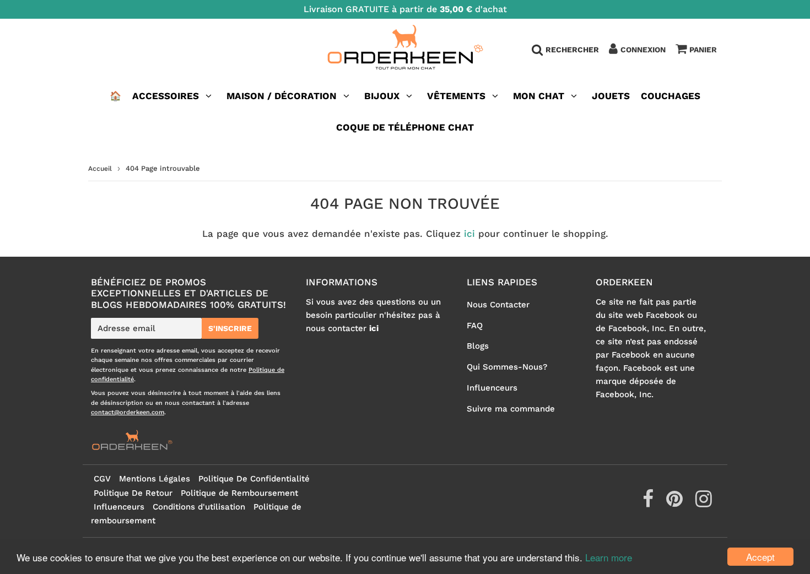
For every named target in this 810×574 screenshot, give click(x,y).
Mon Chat (538, 95)
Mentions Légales (154, 479)
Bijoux (381, 95)
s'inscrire (230, 328)
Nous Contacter (498, 305)
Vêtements (457, 95)
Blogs (478, 346)
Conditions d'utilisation (199, 507)
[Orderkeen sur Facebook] (649, 503)
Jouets (611, 95)
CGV (102, 479)
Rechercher (572, 49)
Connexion (643, 49)
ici (469, 233)
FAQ (475, 326)
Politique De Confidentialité (254, 479)
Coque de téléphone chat (405, 127)
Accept (760, 557)
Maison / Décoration (281, 95)
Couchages (670, 95)
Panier (703, 49)
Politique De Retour (133, 493)
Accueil (100, 168)
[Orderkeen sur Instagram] (704, 503)
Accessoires (165, 95)
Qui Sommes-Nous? (507, 367)
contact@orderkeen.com (127, 412)
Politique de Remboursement (239, 493)
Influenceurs (492, 388)
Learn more (608, 557)
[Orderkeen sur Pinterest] (675, 503)
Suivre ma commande (511, 409)
